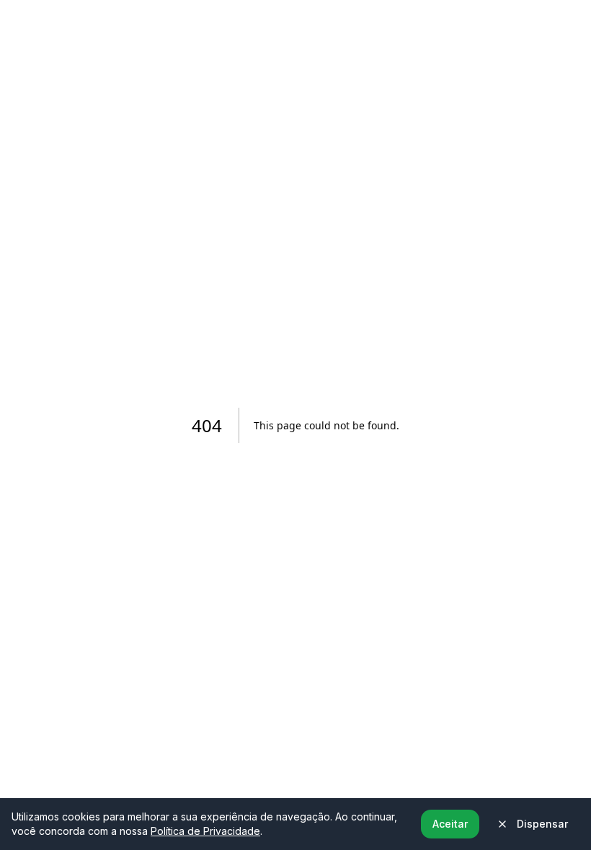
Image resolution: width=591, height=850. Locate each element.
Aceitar (450, 824)
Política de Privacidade (205, 831)
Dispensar (542, 824)
